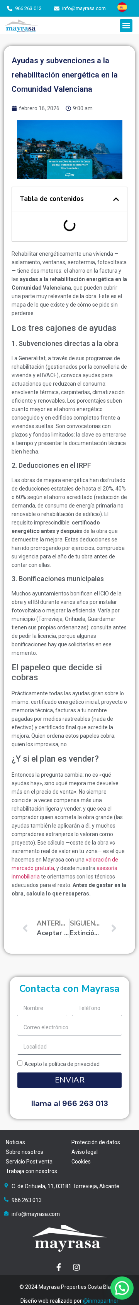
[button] (126, 25)
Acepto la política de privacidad (62, 1064)
